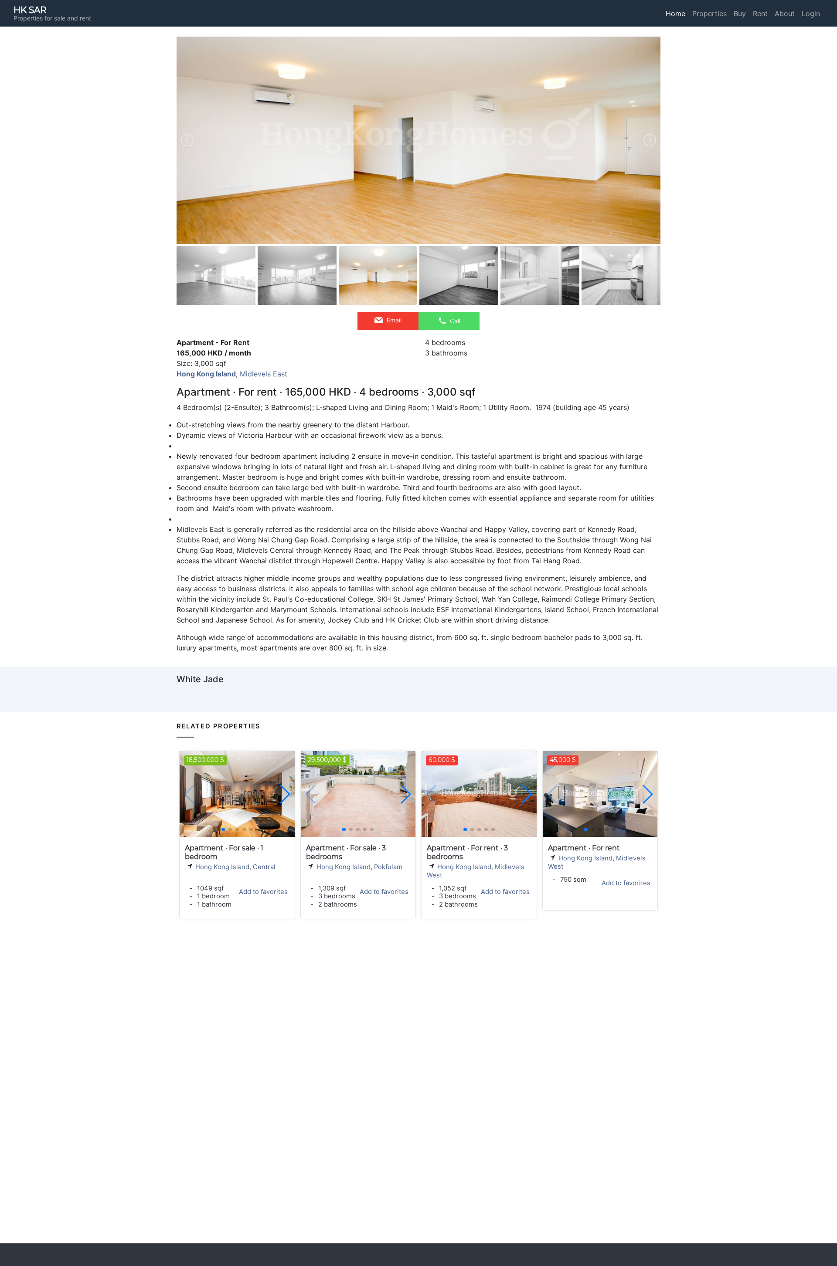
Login (811, 13)
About (785, 13)
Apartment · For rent (584, 848)
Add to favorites (263, 892)
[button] (284, 794)
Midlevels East (263, 373)
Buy (740, 13)
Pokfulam (388, 867)
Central (264, 867)
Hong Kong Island (222, 867)
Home (675, 13)
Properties (709, 13)
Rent (760, 13)
